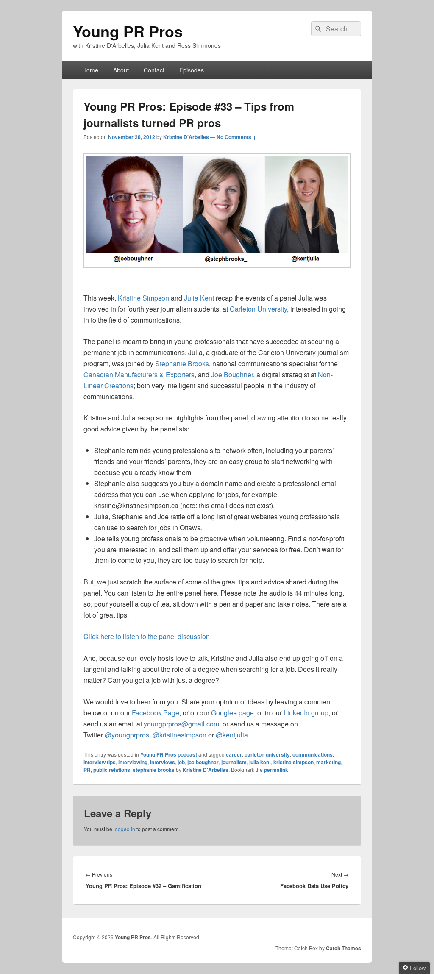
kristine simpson (293, 762)
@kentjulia (232, 735)
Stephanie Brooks (182, 363)
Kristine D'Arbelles (186, 137)
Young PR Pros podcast (168, 754)
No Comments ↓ (236, 137)
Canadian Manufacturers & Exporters (139, 374)
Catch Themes (343, 948)
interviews (162, 762)
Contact (154, 70)
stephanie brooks (154, 770)
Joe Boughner (232, 374)
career (234, 754)
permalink (276, 770)
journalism (234, 762)
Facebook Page (155, 713)
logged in (124, 828)
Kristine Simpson (143, 298)
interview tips (99, 762)
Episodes (191, 70)
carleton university (267, 754)
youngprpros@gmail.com (181, 724)
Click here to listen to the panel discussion (146, 636)
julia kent (260, 762)
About (121, 70)
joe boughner (203, 762)
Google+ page (232, 713)
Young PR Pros (128, 31)
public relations (111, 770)
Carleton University (258, 309)
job (181, 762)
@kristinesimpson (179, 735)
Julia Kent (199, 298)
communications (312, 754)
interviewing (132, 762)
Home (90, 70)
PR (87, 770)
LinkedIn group (306, 713)
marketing (328, 762)
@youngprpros (127, 735)
